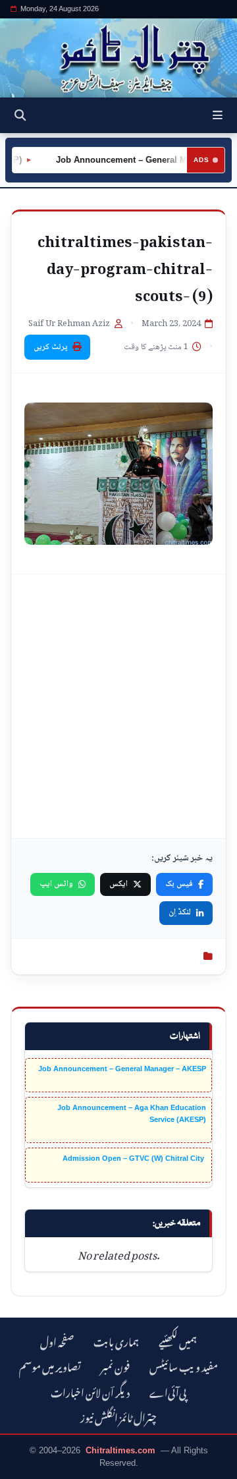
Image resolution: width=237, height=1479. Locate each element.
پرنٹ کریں (51, 347)
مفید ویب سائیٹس (183, 1365)
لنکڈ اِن (180, 912)
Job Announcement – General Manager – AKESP (122, 1069)
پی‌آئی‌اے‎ (167, 1391)
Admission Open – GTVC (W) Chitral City (134, 1158)
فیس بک (179, 884)
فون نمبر (115, 1365)
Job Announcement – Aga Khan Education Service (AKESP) (131, 1113)
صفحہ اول (57, 1340)
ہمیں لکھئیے (178, 1340)
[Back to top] (23, 1466)
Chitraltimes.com (120, 1450)
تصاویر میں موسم (50, 1365)
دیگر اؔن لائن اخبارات (90, 1391)
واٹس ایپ (56, 884)
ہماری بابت (116, 1340)
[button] (217, 115)
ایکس (118, 884)
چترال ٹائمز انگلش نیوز (118, 1416)
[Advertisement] (118, 706)
